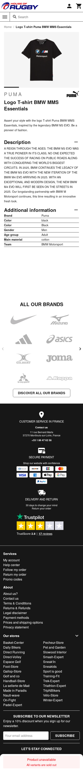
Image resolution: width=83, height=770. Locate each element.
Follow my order (14, 569)
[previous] (3, 349)
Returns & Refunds (16, 608)
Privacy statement (16, 627)
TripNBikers (51, 690)
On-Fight (9, 700)
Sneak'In (49, 661)
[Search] (14, 16)
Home (8, 27)
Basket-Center (13, 642)
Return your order (41, 508)
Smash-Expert (53, 657)
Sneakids (50, 666)
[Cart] (79, 6)
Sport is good (52, 671)
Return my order (14, 574)
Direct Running (14, 652)
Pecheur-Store (53, 642)
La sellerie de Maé (16, 685)
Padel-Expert (12, 705)
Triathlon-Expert (54, 685)
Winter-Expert (52, 700)
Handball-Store (14, 681)
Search (23, 17)
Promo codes (12, 579)
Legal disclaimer (15, 612)
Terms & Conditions (17, 603)
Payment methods (16, 617)
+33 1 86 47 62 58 (42, 440)
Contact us (41, 427)
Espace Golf (12, 661)
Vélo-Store (50, 695)
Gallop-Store (12, 671)
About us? (10, 593)
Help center (11, 565)
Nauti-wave (11, 695)
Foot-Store (10, 666)
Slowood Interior (54, 652)
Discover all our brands (41, 393)
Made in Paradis (15, 690)
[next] (80, 349)
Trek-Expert (51, 681)
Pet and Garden (54, 647)
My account (11, 560)
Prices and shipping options (23, 622)
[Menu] (5, 17)
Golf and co (11, 676)
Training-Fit (51, 676)
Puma (13, 94)
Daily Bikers (12, 647)
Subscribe (65, 735)
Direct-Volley (12, 657)
